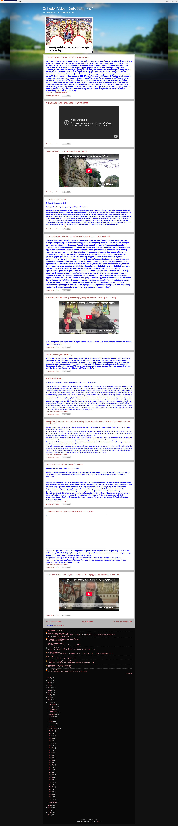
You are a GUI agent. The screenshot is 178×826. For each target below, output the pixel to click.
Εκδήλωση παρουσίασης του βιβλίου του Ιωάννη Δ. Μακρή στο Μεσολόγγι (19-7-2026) (71, 662)
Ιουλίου (51, 716)
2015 (49, 805)
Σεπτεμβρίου (53, 711)
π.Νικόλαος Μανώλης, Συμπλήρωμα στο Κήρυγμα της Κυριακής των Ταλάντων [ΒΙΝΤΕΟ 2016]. (81, 298)
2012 (49, 812)
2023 (49, 685)
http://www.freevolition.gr (56, 630)
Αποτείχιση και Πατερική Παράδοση (59, 665)
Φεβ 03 (51, 794)
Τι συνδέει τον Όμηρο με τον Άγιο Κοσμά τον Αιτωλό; (62, 658)
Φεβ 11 (51, 774)
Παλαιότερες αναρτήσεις (122, 621)
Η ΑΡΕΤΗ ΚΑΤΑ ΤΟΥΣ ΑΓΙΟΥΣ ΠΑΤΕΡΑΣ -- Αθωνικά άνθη (67, 57)
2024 (49, 683)
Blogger (99, 821)
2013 (49, 810)
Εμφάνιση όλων (129, 673)
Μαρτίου (52, 726)
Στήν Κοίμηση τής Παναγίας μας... (57, 640)
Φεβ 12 (51, 772)
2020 (49, 692)
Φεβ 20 (51, 752)
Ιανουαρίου (52, 802)
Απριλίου (52, 724)
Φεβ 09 (51, 779)
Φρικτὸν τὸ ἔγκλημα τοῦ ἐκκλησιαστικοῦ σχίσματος (64, 464)
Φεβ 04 (51, 791)
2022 (49, 687)
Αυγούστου (52, 714)
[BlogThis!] (64, 96)
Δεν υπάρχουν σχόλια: (52, 95)
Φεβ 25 (51, 740)
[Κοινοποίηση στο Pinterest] (70, 96)
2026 (49, 678)
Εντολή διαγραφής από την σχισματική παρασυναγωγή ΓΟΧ (64, 645)
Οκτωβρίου (52, 709)
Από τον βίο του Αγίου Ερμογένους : (59, 355)
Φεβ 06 (51, 787)
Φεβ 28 (51, 733)
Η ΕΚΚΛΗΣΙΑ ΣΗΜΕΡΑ (54, 378)
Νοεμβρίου (52, 707)
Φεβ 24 (51, 743)
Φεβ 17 (51, 760)
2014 (49, 807)
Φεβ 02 (51, 796)
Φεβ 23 (51, 745)
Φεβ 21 (51, 750)
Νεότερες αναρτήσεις (54, 621)
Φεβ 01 (51, 799)
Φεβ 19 (51, 755)
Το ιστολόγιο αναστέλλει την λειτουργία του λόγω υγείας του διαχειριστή (67, 671)
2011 (49, 815)
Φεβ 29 (51, 731)
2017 (49, 700)
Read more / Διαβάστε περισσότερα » (57, 92)
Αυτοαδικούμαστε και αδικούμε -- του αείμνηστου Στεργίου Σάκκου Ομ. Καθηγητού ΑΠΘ (78, 236)
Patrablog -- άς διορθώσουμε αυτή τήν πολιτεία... (63, 639)
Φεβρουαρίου (53, 728)
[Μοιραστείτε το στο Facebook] (68, 96)
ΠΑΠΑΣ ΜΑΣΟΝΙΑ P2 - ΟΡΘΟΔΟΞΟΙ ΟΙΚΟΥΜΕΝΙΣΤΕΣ (67, 103)
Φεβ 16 (51, 762)
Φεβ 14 (51, 767)
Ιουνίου (51, 719)
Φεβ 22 (51, 748)
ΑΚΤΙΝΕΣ (50, 656)
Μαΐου (51, 721)
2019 (49, 695)
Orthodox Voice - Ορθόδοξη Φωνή (68, 8)
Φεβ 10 (51, 777)
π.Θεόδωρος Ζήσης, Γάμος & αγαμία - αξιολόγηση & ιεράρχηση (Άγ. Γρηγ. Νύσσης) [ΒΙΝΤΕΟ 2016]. (83, 575)
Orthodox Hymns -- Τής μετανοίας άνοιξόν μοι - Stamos (66, 151)
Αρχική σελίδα (87, 621)
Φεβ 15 (51, 765)
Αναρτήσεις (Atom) (58, 625)
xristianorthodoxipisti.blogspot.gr (58, 648)
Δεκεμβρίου (52, 704)
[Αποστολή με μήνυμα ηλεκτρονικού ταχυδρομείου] (63, 96)
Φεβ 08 (51, 782)
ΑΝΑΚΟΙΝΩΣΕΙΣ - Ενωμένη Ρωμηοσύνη (60, 661)
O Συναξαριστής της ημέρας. (56, 199)
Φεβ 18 (51, 757)
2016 (49, 702)
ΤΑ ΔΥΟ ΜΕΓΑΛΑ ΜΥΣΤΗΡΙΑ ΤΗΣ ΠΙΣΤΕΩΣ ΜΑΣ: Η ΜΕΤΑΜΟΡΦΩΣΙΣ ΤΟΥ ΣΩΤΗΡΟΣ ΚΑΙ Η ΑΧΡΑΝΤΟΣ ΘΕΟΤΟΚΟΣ (80, 653)
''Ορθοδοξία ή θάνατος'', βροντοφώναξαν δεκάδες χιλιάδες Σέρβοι (70, 511)
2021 (49, 690)
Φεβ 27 (51, 735)
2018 (49, 697)
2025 (49, 680)
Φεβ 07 (51, 784)
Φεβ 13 (51, 769)
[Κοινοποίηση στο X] (66, 96)
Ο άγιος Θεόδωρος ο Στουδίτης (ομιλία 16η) (59, 667)
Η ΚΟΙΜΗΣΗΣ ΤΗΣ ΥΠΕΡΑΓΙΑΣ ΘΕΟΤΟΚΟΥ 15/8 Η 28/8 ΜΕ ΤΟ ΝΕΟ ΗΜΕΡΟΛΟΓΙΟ (71, 649)
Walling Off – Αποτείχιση (56, 643)
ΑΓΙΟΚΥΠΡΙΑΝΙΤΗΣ (54, 652)
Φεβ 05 (51, 789)
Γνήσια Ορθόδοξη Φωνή (55, 669)
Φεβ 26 (51, 738)
